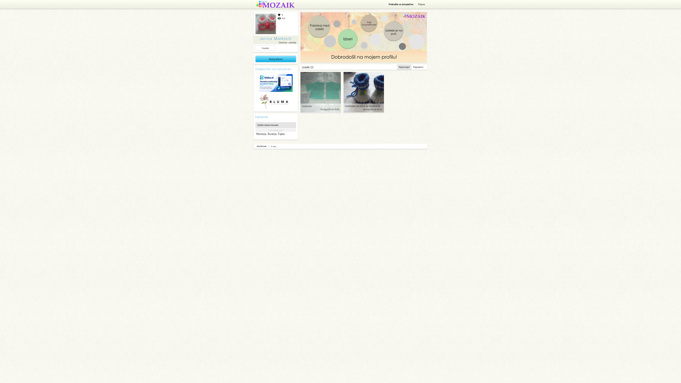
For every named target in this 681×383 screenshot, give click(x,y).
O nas (273, 146)
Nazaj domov (276, 59)
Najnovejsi (404, 67)
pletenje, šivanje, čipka (271, 134)
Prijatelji (265, 48)
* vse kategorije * (275, 130)
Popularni (418, 67)
